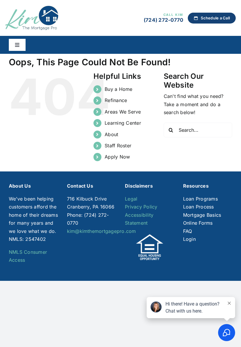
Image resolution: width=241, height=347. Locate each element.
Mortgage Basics (202, 215)
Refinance (116, 100)
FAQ (187, 231)
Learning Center (123, 123)
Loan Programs (200, 199)
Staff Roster (118, 146)
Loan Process (198, 207)
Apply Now (117, 157)
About (111, 134)
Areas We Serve (123, 112)
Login (189, 239)
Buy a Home (118, 89)
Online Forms (198, 223)
